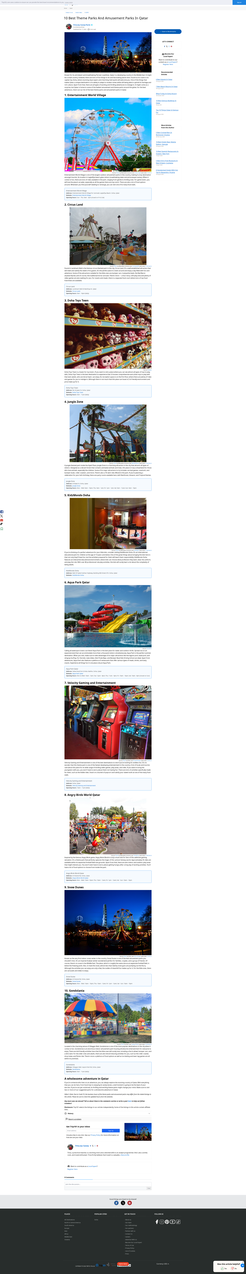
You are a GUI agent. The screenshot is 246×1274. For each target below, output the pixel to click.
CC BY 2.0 (149, 760)
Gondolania (76, 1069)
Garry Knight (137, 956)
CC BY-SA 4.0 (148, 266)
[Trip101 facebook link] (164, 46)
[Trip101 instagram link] (169, 46)
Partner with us (130, 1231)
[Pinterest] (97, 1146)
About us (128, 1220)
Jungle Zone (76, 486)
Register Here (72, 1169)
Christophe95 (135, 266)
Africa (66, 1234)
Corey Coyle (138, 173)
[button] (242, 1265)
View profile (125, 1155)
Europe (66, 1228)
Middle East (68, 1237)
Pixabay (150, 370)
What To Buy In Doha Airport (166, 94)
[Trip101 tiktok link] (178, 1221)
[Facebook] (90, 1146)
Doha (96, 1220)
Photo (117, 173)
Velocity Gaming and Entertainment (84, 785)
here (129, 1101)
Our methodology (131, 1225)
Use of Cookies (130, 1251)
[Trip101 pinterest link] (171, 46)
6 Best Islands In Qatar (164, 79)
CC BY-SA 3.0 (148, 855)
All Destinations (69, 1220)
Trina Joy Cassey (82, 1146)
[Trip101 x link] (167, 46)
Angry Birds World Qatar (80, 878)
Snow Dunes (76, 981)
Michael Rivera (135, 463)
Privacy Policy (96, 1135)
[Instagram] (95, 1146)
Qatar (87, 12)
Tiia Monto (136, 855)
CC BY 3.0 (149, 173)
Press (127, 1254)
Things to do (69, 12)
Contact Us (128, 1234)
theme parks (78, 12)
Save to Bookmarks (169, 31)
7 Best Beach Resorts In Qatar (167, 87)
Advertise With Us (131, 1239)
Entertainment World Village (81, 195)
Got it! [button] (239, 2)
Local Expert (92, 1166)
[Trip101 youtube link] (172, 1222)
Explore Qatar (123, 1264)
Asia (65, 1231)
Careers (127, 1237)
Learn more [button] (69, 2)
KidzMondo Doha (78, 575)
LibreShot (149, 648)
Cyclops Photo (135, 1044)
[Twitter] (92, 1146)
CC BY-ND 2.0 (148, 1044)
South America (69, 1225)
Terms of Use (129, 1245)
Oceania (67, 1239)
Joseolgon (136, 550)
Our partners (129, 1228)
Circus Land (76, 291)
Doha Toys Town (77, 392)
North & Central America (72, 1222)
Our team (128, 1222)
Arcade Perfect (137, 760)
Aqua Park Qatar (77, 673)
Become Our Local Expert (133, 1242)
